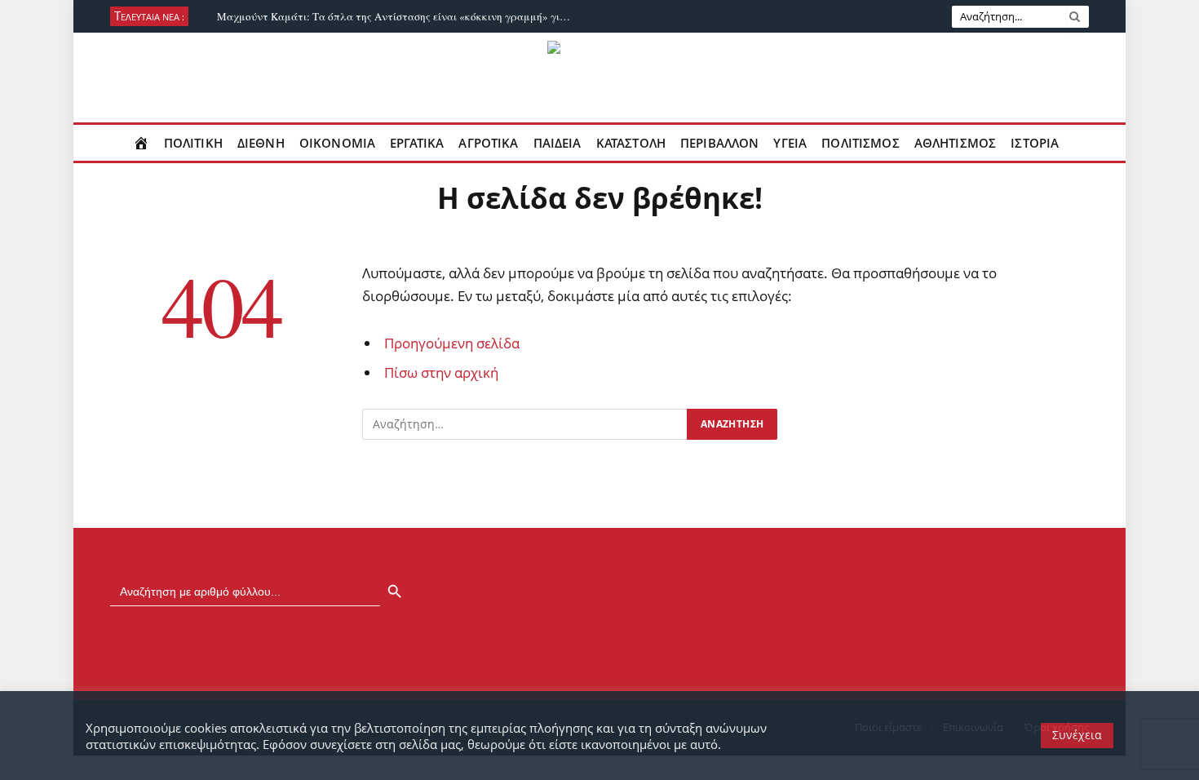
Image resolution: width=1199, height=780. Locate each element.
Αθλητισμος (955, 143)
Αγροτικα (488, 143)
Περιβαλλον (719, 143)
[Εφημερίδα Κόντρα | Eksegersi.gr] (600, 77)
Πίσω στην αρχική (441, 372)
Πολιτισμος (860, 143)
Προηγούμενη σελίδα (452, 343)
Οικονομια (337, 143)
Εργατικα (417, 143)
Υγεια (790, 143)
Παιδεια (557, 143)
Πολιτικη (193, 143)
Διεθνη (261, 143)
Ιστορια (1035, 143)
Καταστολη (631, 143)
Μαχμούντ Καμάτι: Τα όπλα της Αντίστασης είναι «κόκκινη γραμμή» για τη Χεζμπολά (400, 17)
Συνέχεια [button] (1077, 734)
